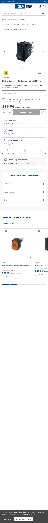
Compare (42, 73)
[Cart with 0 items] (44, 6)
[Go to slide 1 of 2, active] (23, 67)
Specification (9, 192)
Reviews (7, 200)
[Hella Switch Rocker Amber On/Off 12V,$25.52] (18, 244)
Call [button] (11, 164)
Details (6, 184)
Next (43, 51)
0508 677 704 (10, 2)
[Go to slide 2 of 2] (24, 67)
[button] (40, 6)
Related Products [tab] (10, 223)
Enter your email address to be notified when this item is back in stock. (22, 86)
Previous (4, 51)
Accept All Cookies (24, 519)
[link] (5, 73)
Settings (7, 519)
